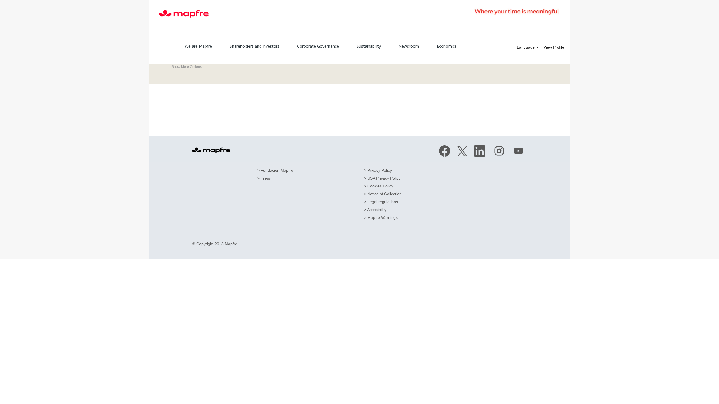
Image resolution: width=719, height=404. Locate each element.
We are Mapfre (198, 46)
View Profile (553, 47)
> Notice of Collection (383, 194)
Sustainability (369, 46)
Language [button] (526, 47)
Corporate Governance (318, 46)
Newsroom (409, 46)
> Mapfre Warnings (381, 217)
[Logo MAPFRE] (211, 150)
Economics (447, 46)
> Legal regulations (381, 201)
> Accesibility (375, 209)
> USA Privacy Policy (382, 178)
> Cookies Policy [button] (378, 186)
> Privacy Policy (378, 170)
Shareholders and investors (254, 46)
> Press (264, 178)
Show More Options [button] (187, 67)
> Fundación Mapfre (275, 170)
